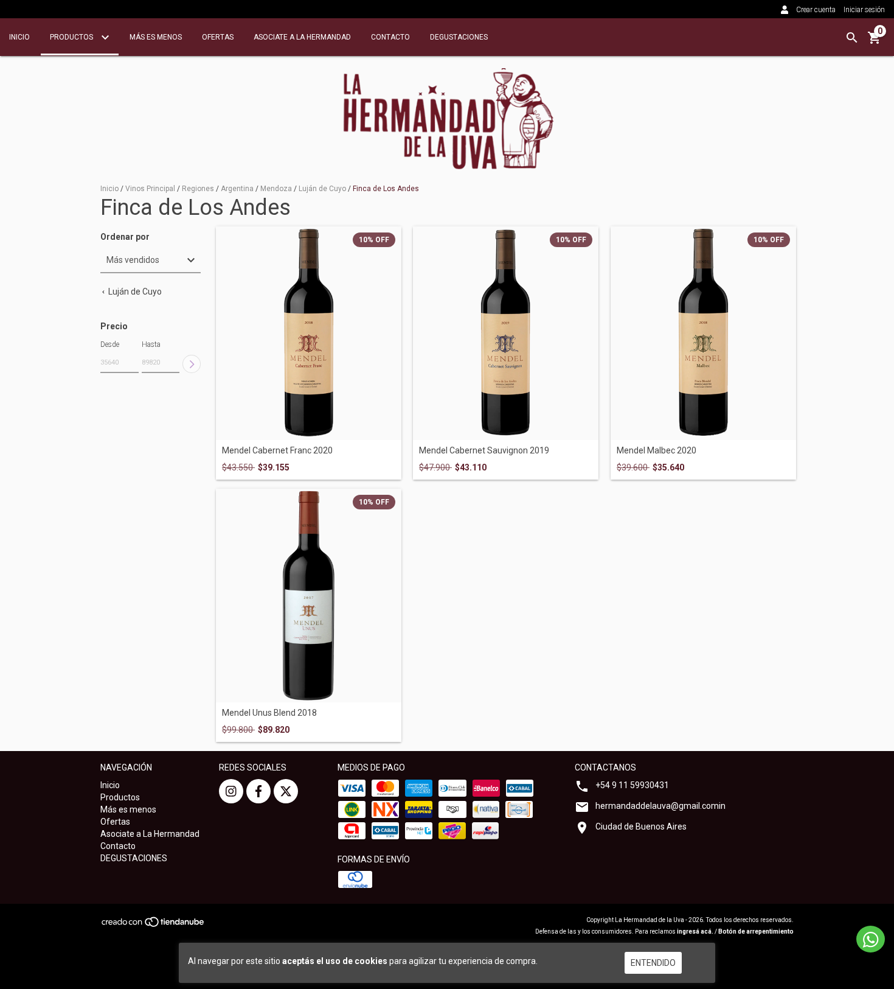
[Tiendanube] (153, 926)
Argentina (237, 188)
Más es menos (156, 37)
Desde (109, 344)
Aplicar (191, 364)
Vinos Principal (150, 188)
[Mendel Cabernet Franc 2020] (308, 333)
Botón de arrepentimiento (756, 931)
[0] (874, 42)
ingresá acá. (695, 931)
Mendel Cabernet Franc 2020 (277, 450)
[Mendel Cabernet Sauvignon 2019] (505, 333)
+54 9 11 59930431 (632, 785)
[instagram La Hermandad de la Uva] (231, 791)
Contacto (390, 37)
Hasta (151, 344)
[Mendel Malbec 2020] (703, 333)
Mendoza (276, 188)
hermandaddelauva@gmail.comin (660, 806)
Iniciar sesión (864, 9)
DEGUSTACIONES (459, 37)
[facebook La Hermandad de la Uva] (258, 791)
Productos (72, 37)
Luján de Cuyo (322, 188)
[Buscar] (852, 37)
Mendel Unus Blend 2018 (269, 713)
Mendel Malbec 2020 (656, 450)
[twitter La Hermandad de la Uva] (286, 791)
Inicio (19, 37)
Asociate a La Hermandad (302, 37)
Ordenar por (125, 237)
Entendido (653, 963)
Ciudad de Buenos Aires (641, 826)
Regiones (198, 188)
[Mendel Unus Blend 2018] (308, 595)
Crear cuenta (816, 9)
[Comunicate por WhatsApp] (870, 939)
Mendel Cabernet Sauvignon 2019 (484, 450)
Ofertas (218, 37)
